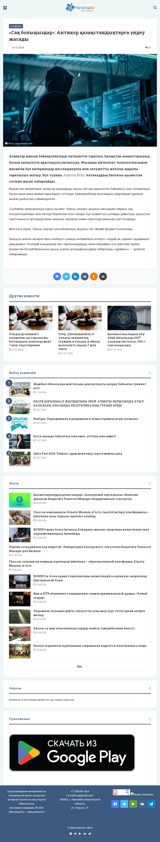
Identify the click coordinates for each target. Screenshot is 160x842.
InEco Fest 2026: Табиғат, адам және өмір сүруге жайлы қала (77, 453)
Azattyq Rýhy (74, 175)
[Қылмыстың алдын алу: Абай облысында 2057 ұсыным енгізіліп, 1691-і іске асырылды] (129, 318)
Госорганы (16, 26)
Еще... (80, 666)
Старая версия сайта (80, 827)
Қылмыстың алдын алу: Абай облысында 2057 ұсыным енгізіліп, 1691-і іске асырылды (127, 339)
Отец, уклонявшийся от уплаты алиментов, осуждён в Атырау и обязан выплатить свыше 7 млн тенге (79, 341)
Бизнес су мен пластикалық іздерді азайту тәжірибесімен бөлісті (84, 628)
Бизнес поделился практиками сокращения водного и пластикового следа (89, 646)
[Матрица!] (80, 7)
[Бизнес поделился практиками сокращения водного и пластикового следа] (19, 651)
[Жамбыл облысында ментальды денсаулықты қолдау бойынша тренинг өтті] (19, 389)
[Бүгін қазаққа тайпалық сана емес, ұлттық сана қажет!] (19, 441)
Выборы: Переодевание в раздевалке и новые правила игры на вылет (85, 419)
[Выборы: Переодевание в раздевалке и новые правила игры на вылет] (19, 424)
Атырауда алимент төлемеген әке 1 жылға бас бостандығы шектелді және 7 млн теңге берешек (30, 339)
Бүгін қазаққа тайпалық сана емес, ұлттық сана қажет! (74, 436)
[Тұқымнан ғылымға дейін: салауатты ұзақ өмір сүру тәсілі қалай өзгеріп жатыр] (19, 616)
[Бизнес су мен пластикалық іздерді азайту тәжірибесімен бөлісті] (19, 633)
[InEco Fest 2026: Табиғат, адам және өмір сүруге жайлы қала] (19, 459)
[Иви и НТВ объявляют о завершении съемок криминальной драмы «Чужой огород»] (19, 599)
